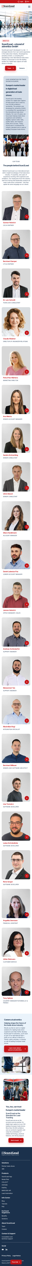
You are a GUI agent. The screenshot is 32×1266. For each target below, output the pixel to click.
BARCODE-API (6, 1190)
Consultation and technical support (7, 1238)
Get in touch (15, 1140)
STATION (4, 1185)
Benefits (4, 1216)
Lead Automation (7, 1193)
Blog (3, 1201)
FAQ (3, 1206)
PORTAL (4, 1188)
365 (3, 1169)
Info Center (6, 1198)
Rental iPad (5, 1179)
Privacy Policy (6, 1255)
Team (9, 68)
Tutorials (4, 1204)
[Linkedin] (6, 1249)
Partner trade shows (8, 1166)
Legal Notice (16, 1255)
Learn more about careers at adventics (15, 1049)
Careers (22, 68)
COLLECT (5, 1182)
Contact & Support (8, 1233)
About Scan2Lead (8, 1223)
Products (5, 1173)
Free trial (15, 1262)
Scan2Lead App (7, 1176)
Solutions (5, 1163)
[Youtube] (3, 1249)
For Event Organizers (6, 1212)
